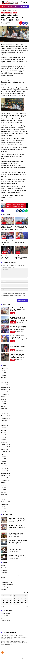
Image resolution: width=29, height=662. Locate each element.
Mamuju (3, 12)
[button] (22, 2)
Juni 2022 (3, 487)
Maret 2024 (4, 437)
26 (3, 604)
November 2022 (5, 475)
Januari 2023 (4, 471)
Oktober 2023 (5, 449)
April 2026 (3, 377)
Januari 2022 (4, 499)
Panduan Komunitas (6, 582)
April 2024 (3, 435)
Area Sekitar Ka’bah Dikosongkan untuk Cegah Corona (18, 541)
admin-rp (3, 22)
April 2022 (3, 492)
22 (14, 602)
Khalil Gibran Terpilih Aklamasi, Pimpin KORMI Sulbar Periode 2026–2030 (7, 227)
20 (7, 602)
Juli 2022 (3, 485)
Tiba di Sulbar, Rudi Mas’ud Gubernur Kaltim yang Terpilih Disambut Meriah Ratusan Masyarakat (17, 519)
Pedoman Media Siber (7, 584)
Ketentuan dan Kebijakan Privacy (10, 575)
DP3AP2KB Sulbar (5, 620)
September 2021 (5, 502)
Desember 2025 (5, 387)
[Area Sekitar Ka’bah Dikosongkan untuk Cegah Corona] (4, 542)
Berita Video (4, 568)
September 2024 (5, 423)
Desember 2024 (5, 416)
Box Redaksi (4, 570)
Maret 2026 (4, 380)
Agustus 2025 (4, 397)
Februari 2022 (4, 497)
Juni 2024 (3, 430)
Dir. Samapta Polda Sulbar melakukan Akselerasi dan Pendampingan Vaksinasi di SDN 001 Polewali (18, 534)
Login (2, 580)
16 (18, 600)
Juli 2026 (3, 370)
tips (2, 618)
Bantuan (3, 565)
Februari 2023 (4, 468)
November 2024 (5, 418)
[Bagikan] (26, 23)
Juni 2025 (3, 401)
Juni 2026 (3, 373)
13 (7, 600)
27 (7, 604)
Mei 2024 (3, 432)
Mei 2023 (3, 461)
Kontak (3, 577)
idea (2, 623)
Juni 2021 (3, 509)
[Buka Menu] (24, 2)
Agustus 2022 (4, 482)
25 (25, 602)
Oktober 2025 (5, 392)
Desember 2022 (5, 473)
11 (25, 598)
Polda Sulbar (9, 12)
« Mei (2, 606)
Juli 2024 (3, 428)
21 (10, 602)
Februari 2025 (4, 411)
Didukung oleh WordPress (8, 658)
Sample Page (4, 587)
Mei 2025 (3, 404)
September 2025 (5, 394)
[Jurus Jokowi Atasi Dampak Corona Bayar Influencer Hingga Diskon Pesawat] (4, 557)
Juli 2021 (3, 506)
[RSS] (2, 652)
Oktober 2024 (5, 420)
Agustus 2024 (5, 425)
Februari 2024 (5, 439)
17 (22, 600)
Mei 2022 (3, 490)
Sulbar (14, 12)
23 (18, 602)
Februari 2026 (5, 382)
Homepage (4, 572)
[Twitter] (20, 210)
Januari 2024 (4, 442)
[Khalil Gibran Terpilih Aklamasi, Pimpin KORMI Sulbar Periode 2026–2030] (7, 221)
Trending (3, 589)
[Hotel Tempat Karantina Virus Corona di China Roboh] (4, 549)
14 (10, 600)
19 (3, 602)
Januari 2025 (4, 413)
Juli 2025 (3, 399)
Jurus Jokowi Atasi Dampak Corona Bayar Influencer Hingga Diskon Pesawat (18, 556)
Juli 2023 (3, 456)
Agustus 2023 (4, 454)
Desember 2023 (5, 444)
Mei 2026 (3, 375)
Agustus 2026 (5, 368)
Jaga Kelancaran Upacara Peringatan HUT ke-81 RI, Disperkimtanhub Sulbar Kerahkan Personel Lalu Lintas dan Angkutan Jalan (21, 257)
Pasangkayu (19, 222)
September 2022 (5, 480)
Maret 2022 (4, 494)
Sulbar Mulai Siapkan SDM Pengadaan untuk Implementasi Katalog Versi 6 (21, 242)
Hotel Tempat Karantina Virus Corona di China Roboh (17, 548)
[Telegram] (23, 210)
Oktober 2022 (5, 478)
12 (3, 600)
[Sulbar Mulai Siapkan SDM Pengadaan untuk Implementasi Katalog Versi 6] (21, 236)
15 (14, 600)
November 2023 (5, 447)
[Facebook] (17, 210)
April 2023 (3, 463)
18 (25, 600)
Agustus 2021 (4, 504)
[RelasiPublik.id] (10, 2)
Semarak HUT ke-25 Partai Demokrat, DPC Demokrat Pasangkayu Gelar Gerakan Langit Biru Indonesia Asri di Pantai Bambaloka (21, 227)
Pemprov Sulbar (5, 613)
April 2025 (3, 406)
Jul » (27, 606)
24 (22, 602)
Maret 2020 (4, 511)
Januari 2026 (4, 385)
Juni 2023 (3, 459)
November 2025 (5, 389)
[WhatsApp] (26, 210)
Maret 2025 (4, 408)
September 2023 (5, 451)
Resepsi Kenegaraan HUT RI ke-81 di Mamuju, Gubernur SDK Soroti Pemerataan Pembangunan (7, 257)
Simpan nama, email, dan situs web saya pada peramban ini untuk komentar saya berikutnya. (14, 295)
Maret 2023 (4, 466)
